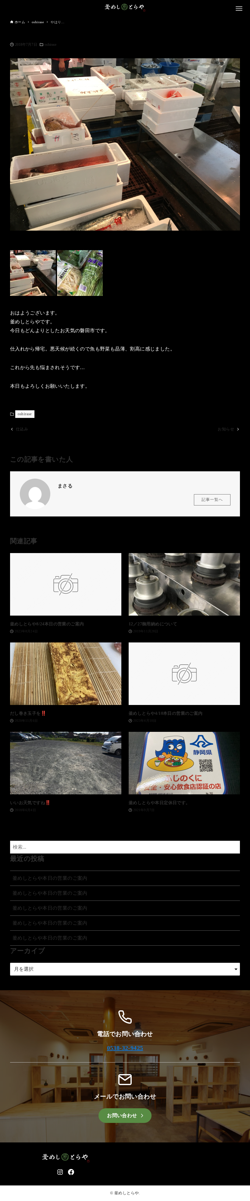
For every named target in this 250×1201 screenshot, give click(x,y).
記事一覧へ (212, 500)
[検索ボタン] (234, 847)
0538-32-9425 (125, 1048)
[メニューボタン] (239, 8)
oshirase (51, 44)
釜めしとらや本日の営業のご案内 (50, 878)
